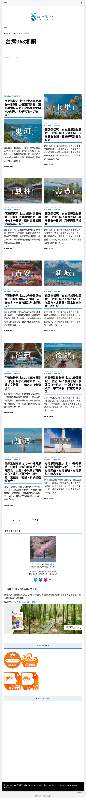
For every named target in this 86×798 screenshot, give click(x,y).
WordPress (7, 788)
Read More (8, 166)
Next (34, 520)
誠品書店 (26, 602)
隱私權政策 (47, 796)
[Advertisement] (43, 77)
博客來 (17, 602)
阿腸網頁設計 (81, 793)
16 (27, 520)
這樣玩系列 (17, 97)
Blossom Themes (64, 785)
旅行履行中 (20, 785)
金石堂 (35, 602)
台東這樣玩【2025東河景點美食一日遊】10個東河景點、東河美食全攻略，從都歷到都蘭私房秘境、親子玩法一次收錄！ (22, 108)
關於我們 (37, 796)
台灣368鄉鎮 (7, 97)
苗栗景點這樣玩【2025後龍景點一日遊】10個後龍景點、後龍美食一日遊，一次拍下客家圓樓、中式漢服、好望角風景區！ (63, 384)
